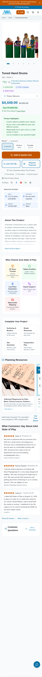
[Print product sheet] (30, 182)
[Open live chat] (37, 664)
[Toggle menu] (38, 12)
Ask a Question (32, 529)
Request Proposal (32, 164)
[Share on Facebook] (16, 182)
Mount (10, 141)
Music (10, 18)
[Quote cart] (33, 12)
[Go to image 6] (33, 63)
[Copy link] (12, 182)
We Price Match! (14, 111)
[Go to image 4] (23, 63)
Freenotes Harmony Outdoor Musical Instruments (25, 82)
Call (21, 12)
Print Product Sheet (11, 178)
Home (4, 18)
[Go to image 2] (13, 63)
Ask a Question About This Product (22, 170)
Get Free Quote (35, 418)
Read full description (12, 248)
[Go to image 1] (8, 63)
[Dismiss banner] (40, 3)
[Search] (28, 12)
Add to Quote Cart (23, 155)
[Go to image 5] (28, 63)
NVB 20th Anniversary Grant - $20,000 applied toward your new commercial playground (19, 3)
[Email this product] (26, 182)
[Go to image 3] (18, 63)
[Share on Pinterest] (21, 182)
